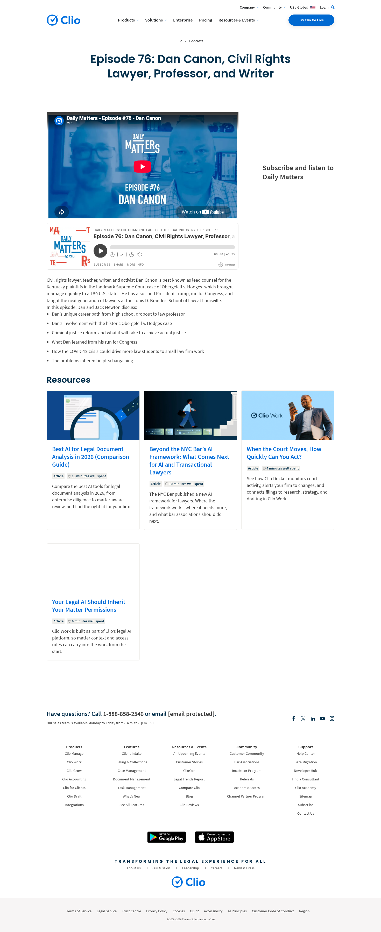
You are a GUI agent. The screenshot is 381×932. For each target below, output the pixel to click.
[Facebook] (293, 719)
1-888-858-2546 (123, 714)
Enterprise (183, 20)
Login (324, 7)
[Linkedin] (313, 719)
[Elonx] (303, 719)
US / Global (299, 7)
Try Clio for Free (311, 20)
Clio (179, 41)
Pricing (205, 20)
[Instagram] (332, 719)
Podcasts (196, 41)
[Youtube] (322, 719)
